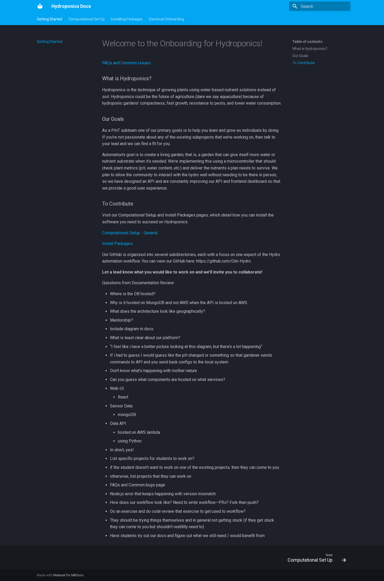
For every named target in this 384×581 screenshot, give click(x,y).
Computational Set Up (86, 19)
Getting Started (49, 19)
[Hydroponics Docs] (40, 6)
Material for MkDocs (68, 575)
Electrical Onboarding (166, 19)
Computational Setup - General (130, 232)
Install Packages (117, 243)
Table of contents (307, 41)
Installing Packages (127, 19)
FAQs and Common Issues (126, 62)
